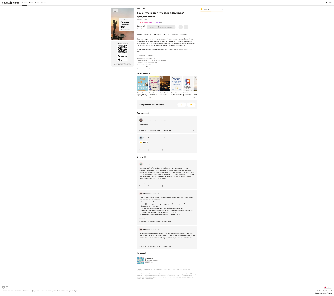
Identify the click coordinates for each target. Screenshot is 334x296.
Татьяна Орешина (142, 92)
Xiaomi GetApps (127, 64)
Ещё (138, 51)
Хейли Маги (186, 92)
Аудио (31, 2)
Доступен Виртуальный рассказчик (148, 22)
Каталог (43, 2)
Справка (76, 291)
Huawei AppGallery (118, 64)
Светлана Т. (146, 138)
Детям (37, 2)
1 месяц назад (162, 120)
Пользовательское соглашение (12, 291)
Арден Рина (174, 92)
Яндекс (329, 293)
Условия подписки (50, 291)
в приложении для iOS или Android (165, 275)
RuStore (117, 63)
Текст (138, 8)
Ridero (148, 67)
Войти (330, 2)
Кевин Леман (153, 92)
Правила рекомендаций (65, 291)
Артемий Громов (142, 19)
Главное (24, 2)
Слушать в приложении (165, 27)
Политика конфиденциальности (33, 291)
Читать (151, 27)
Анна (144, 164)
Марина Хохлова (164, 92)
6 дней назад (165, 138)
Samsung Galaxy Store (125, 63)
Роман (145, 120)
